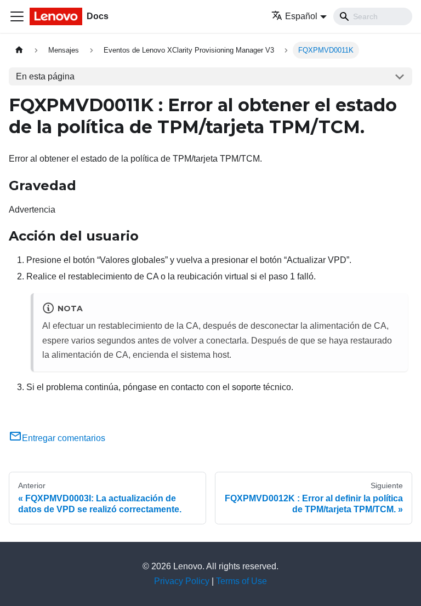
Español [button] (301, 16)
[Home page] (19, 50)
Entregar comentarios (63, 438)
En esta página (45, 76)
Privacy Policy (181, 581)
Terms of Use (241, 581)
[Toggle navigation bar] (17, 16)
